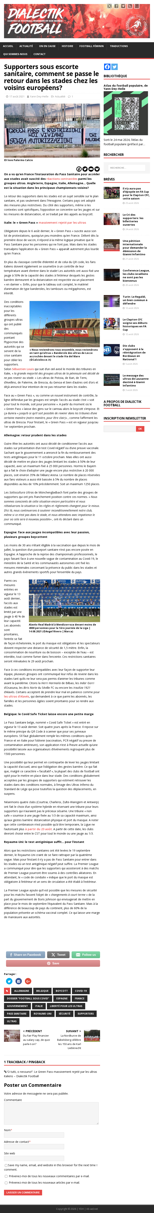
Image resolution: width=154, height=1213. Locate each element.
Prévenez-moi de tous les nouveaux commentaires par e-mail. (49, 1176)
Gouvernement (17, 1006)
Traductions (119, 46)
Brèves (109, 179)
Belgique (42, 991)
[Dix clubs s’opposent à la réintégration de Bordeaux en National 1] (112, 354)
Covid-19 (81, 991)
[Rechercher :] (127, 167)
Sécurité (64, 1013)
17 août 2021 (16, 96)
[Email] (91, 169)
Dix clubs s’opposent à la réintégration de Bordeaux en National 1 (134, 352)
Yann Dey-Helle (39, 96)
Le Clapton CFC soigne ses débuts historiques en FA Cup (135, 324)
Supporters (86, 1013)
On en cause (47, 46)
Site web (9, 1153)
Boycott (62, 991)
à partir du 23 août (38, 829)
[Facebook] (79, 169)
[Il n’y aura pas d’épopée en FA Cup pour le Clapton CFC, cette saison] (112, 196)
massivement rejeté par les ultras (62, 222)
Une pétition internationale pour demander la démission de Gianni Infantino (135, 247)
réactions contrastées (62, 179)
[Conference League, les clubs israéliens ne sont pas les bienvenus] (112, 278)
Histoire (67, 46)
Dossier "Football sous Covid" (28, 998)
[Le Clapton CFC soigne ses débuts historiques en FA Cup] (112, 327)
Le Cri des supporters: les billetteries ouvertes (133, 220)
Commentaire (13, 1100)
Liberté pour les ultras (66, 1006)
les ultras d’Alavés (16, 696)
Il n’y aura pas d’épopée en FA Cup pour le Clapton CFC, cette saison (136, 193)
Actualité (26, 46)
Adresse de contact (16, 1142)
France (79, 998)
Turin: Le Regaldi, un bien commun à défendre (135, 300)
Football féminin (91, 46)
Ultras (11, 1021)
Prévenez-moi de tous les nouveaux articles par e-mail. (44, 1182)
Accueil (8, 46)
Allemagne (21, 991)
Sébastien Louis (23, 369)
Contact (39, 54)
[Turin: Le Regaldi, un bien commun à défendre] (112, 305)
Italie (39, 1006)
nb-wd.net (92, 1209)
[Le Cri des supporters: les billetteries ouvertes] (112, 222)
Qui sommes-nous (15, 54)
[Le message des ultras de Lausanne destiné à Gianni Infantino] (112, 383)
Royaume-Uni (43, 1013)
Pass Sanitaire (16, 1013)
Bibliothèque (115, 76)
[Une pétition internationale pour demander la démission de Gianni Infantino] (112, 249)
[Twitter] (85, 169)
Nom (7, 1130)
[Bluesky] (97, 169)
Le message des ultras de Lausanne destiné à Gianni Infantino (136, 380)
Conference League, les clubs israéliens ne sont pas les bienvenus (136, 275)
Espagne (62, 998)
